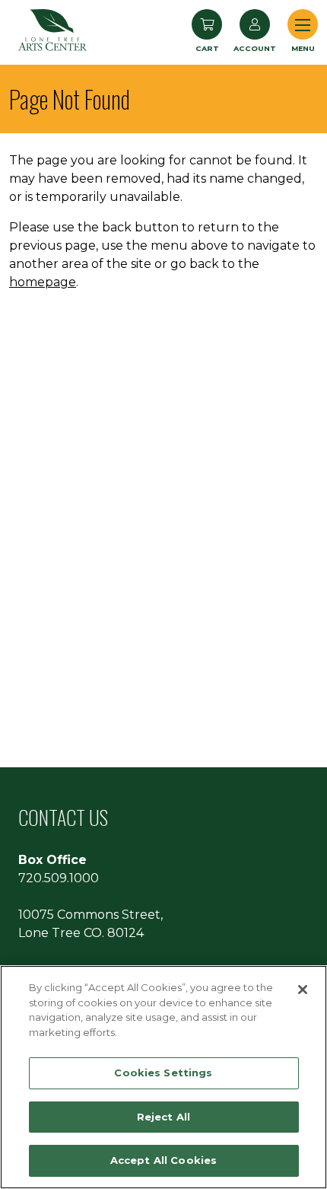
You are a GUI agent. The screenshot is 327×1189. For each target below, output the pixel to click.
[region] (163, 1077)
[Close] (302, 989)
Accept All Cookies (163, 1160)
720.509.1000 (58, 878)
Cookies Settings (163, 1072)
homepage (42, 282)
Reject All (163, 1117)
